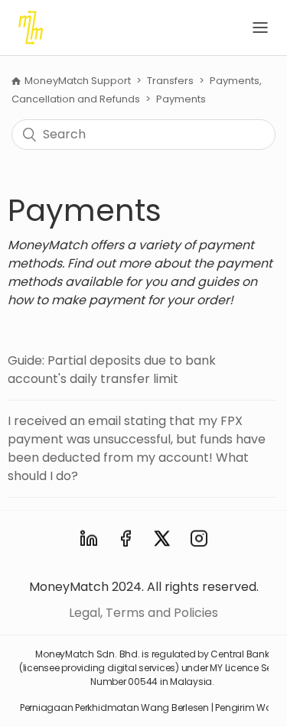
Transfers (170, 80)
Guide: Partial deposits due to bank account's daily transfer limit (112, 370)
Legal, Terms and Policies (143, 613)
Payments (181, 99)
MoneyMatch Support (78, 80)
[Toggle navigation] (260, 27)
